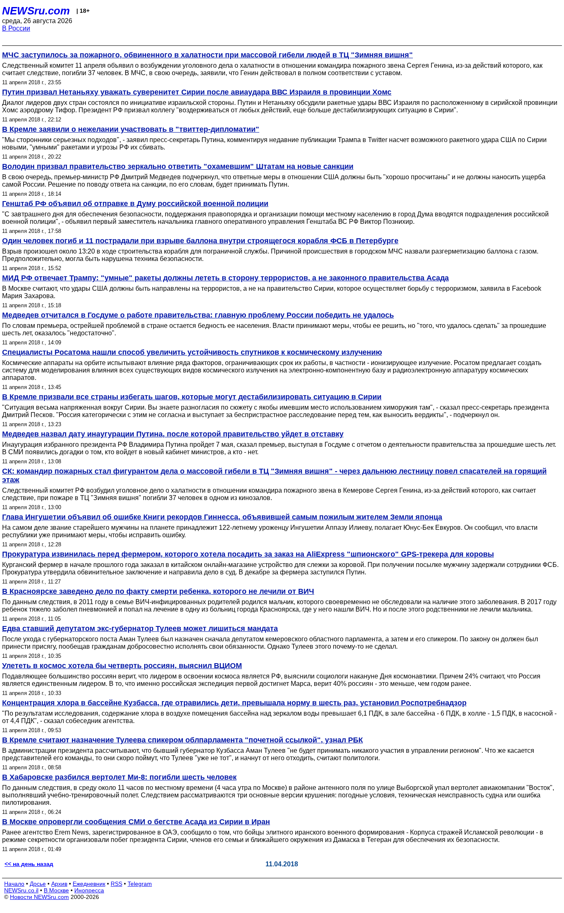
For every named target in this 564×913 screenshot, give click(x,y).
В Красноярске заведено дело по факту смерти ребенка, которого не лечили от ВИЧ (158, 591)
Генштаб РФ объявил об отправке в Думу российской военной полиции (135, 203)
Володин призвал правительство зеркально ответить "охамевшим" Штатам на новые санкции (177, 166)
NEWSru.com (36, 11)
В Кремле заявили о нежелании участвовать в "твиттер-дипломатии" (130, 129)
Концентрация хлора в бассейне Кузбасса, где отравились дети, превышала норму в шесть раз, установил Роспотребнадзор (234, 703)
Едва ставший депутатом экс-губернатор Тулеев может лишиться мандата (140, 628)
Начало (14, 883)
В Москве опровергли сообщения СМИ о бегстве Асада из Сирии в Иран (136, 822)
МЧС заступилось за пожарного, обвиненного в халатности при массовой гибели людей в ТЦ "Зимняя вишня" (207, 55)
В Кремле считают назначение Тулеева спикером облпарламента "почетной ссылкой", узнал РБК (182, 740)
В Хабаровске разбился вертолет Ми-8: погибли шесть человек (119, 777)
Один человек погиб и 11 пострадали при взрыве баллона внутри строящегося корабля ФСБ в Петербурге (200, 241)
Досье (38, 883)
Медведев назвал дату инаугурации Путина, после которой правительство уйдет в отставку (173, 434)
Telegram (140, 883)
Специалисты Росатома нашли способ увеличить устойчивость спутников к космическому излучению (192, 352)
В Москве (56, 890)
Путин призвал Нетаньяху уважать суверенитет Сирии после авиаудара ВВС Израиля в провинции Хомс (196, 92)
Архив (59, 883)
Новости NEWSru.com (39, 897)
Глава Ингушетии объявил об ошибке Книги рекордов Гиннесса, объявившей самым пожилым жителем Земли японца (222, 517)
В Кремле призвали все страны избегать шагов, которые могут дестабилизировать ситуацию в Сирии (192, 397)
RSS (116, 883)
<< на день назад (29, 864)
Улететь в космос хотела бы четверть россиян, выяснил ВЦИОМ (122, 666)
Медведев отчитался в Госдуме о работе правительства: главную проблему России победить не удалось (198, 315)
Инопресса (89, 890)
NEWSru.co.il (21, 890)
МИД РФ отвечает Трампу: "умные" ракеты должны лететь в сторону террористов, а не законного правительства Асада (225, 278)
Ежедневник (89, 883)
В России (16, 28)
